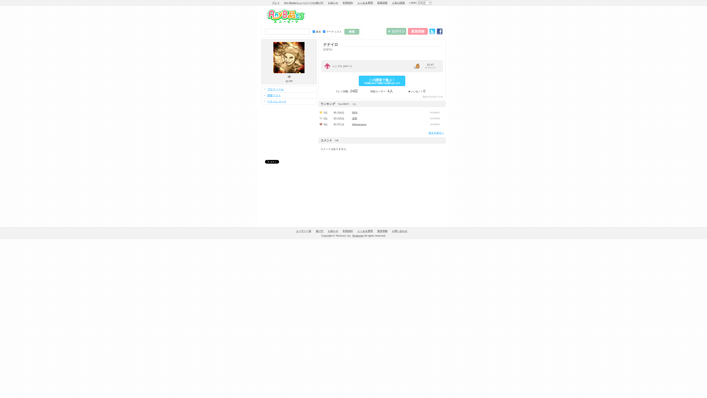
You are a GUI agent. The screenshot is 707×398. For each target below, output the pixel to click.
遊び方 (319, 231)
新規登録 (418, 31)
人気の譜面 (398, 2)
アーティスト (334, 31)
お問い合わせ (399, 231)
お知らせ (333, 2)
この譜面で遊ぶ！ (382, 81)
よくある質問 (365, 2)
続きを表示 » (436, 132)
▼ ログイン (396, 31)
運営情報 (382, 231)
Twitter (432, 31)
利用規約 (348, 2)
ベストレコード (276, 101)
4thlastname (359, 124)
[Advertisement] (379, 16)
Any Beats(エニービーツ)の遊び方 (303, 2)
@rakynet (357, 235)
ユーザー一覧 (303, 231)
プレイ (276, 2)
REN (354, 112)
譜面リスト (274, 95)
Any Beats (286, 16)
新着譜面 (382, 2)
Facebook (439, 31)
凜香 (354, 118)
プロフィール (275, 89)
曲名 (318, 31)
